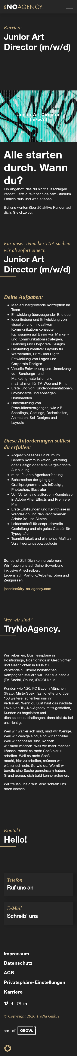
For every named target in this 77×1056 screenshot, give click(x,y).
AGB (9, 972)
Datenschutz (18, 963)
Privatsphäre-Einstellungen (34, 982)
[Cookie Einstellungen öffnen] (7, 1050)
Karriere (13, 992)
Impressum (16, 953)
